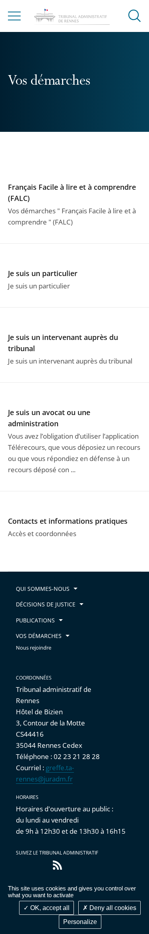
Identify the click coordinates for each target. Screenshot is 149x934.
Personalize (80, 921)
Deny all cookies (112, 907)
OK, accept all (49, 907)
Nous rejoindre (33, 647)
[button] (134, 15)
